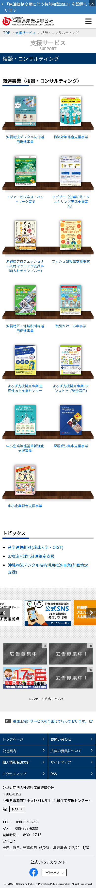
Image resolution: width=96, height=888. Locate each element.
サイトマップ (60, 762)
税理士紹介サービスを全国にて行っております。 (50, 721)
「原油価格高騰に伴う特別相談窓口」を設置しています (48, 7)
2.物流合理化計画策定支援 (31, 556)
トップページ (12, 739)
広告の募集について (65, 750)
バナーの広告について (48, 698)
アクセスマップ (14, 773)
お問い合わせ (60, 739)
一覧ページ (52, 872)
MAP (15, 809)
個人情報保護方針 (16, 762)
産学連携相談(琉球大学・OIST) (36, 547)
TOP (6, 32)
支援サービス (25, 32)
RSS (53, 773)
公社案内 (9, 750)
